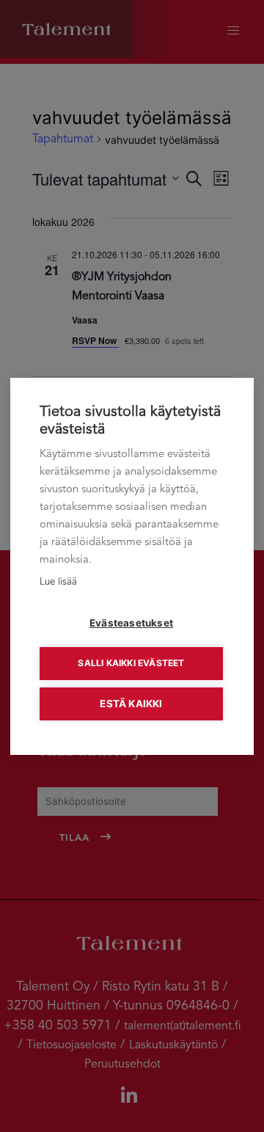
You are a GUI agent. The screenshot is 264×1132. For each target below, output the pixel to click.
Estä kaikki (131, 703)
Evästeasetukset (131, 623)
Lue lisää (58, 582)
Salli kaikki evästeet (131, 662)
